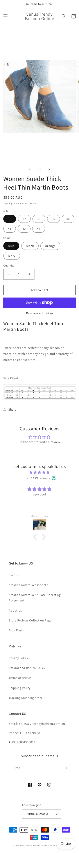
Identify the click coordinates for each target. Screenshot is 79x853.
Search (13, 575)
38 (39, 219)
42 (24, 229)
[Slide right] (49, 169)
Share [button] (12, 409)
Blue (11, 246)
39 (53, 219)
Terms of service (20, 678)
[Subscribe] (65, 768)
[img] (39, 472)
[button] (5, 16)
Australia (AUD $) (37, 814)
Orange (50, 246)
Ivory (11, 256)
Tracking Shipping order (26, 698)
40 (68, 219)
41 (9, 229)
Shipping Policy (20, 688)
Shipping (8, 203)
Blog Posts (16, 630)
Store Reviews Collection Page (30, 620)
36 (9, 219)
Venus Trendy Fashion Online (33, 845)
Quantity (8, 265)
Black (30, 246)
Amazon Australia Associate (28, 585)
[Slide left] (30, 169)
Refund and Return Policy (27, 668)
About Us (15, 610)
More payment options (39, 313)
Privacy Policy (18, 658)
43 (38, 229)
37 (24, 219)
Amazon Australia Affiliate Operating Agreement (35, 597)
